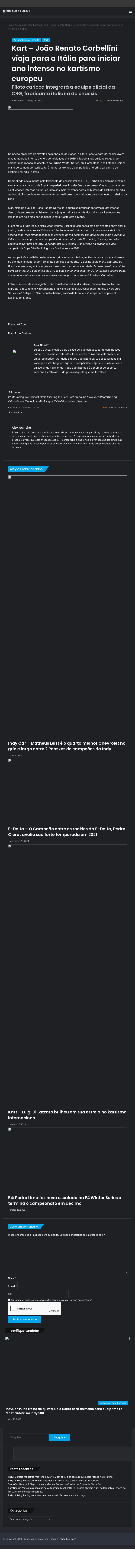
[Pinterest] (24, 412)
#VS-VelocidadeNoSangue (70, 401)
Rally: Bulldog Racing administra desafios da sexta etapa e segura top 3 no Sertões (53, 1480)
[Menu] (130, 12)
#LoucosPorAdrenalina (72, 397)
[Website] (14, 453)
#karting (52, 397)
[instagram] (34, 383)
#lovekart (93, 397)
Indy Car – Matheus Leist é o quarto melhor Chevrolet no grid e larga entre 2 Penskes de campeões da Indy (67, 746)
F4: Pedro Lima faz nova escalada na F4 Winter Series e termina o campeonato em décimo (64, 1200)
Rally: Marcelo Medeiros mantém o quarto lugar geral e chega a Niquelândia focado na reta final (60, 1476)
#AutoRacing (16, 397)
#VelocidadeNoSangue (39, 401)
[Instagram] (30, 453)
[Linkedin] (23, 412)
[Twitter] (24, 383)
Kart (46, 40)
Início (11, 24)
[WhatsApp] (1, 1547)
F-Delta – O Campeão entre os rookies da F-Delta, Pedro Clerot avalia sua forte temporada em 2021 (66, 831)
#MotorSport (16, 401)
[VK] (26, 412)
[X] (22, 453)
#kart (43, 397)
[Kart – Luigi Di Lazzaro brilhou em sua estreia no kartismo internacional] (67, 976)
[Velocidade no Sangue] (16, 11)
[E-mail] (15, 383)
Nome (12, 1278)
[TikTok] (35, 453)
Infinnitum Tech (67, 1539)
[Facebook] (19, 383)
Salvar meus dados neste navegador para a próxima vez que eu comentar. (51, 1300)
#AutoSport (32, 397)
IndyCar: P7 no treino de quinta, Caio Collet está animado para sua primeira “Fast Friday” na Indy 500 (64, 1411)
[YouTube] (26, 453)
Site (10, 1294)
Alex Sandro (17, 100)
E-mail (12, 1286)
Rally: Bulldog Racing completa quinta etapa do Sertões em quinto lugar (47, 1495)
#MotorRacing (108, 397)
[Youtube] (29, 383)
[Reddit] (25, 412)
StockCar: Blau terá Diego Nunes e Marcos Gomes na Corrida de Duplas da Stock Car (54, 1484)
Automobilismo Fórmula (29, 24)
